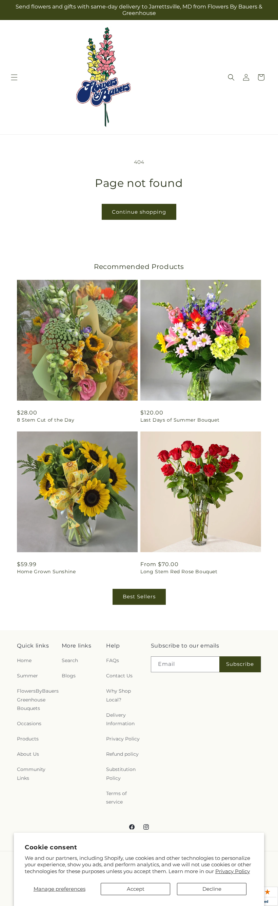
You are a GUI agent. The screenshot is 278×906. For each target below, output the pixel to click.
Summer (27, 676)
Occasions (29, 723)
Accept (135, 889)
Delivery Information (120, 719)
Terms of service (116, 797)
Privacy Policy (232, 871)
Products (28, 739)
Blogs (69, 676)
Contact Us (119, 676)
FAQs (112, 660)
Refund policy (122, 754)
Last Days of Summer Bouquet (179, 420)
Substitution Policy (121, 773)
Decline (211, 889)
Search (70, 660)
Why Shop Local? (118, 695)
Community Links (31, 773)
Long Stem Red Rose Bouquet (179, 571)
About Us (28, 754)
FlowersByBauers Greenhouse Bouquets (38, 699)
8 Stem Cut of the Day (46, 420)
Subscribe (240, 664)
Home (24, 660)
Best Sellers (139, 596)
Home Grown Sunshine (46, 571)
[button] (14, 77)
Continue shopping (139, 212)
